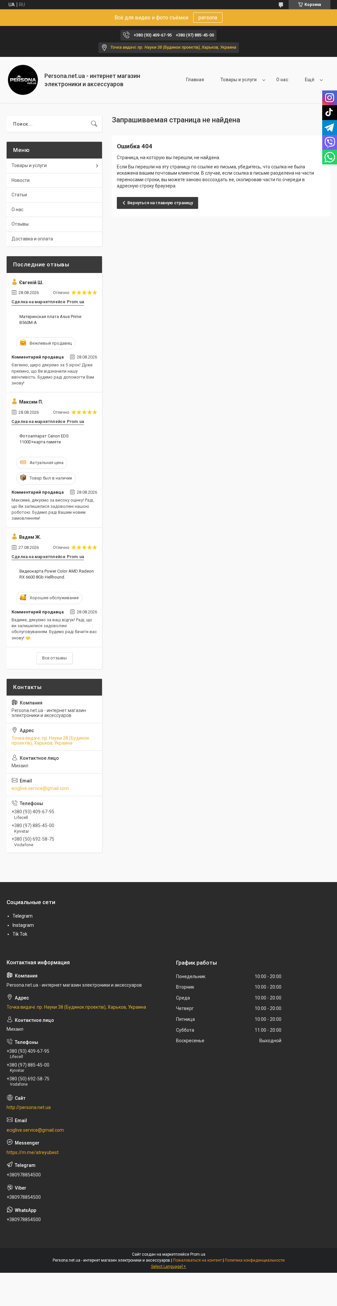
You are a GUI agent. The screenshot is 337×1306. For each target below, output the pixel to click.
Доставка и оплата (32, 238)
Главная (195, 79)
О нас (282, 79)
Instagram (23, 925)
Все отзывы (54, 657)
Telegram (23, 916)
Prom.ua (197, 1254)
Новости (21, 180)
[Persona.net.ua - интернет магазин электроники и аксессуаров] (23, 79)
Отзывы (20, 224)
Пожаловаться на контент (197, 1260)
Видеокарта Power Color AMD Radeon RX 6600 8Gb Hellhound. (56, 574)
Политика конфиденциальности (255, 1260)
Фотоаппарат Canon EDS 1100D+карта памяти (44, 438)
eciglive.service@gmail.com (40, 788)
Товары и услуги (238, 79)
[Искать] (94, 124)
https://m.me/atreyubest (33, 1152)
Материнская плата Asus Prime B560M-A (50, 319)
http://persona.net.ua (29, 1107)
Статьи (19, 194)
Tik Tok (20, 934)
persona (207, 17)
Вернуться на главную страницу (160, 202)
